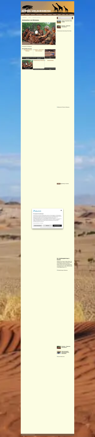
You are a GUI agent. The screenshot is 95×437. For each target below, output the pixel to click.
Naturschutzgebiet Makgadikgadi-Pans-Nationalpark (65, 352)
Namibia (54, 14)
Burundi (71, 14)
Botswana (50, 14)
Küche (45, 14)
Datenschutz (27, 434)
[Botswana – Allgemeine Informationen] (59, 26)
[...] (66, 267)
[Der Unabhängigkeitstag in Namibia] (65, 220)
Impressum (23, 434)
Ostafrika (33, 14)
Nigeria (59, 14)
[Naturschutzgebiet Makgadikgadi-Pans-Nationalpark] (59, 352)
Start (23, 14)
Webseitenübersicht (32, 434)
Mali (67, 14)
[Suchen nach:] (65, 18)
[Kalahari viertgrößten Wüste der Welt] (59, 21)
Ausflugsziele (39, 14)
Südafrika (27, 14)
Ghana (63, 14)
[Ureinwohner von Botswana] (39, 44)
